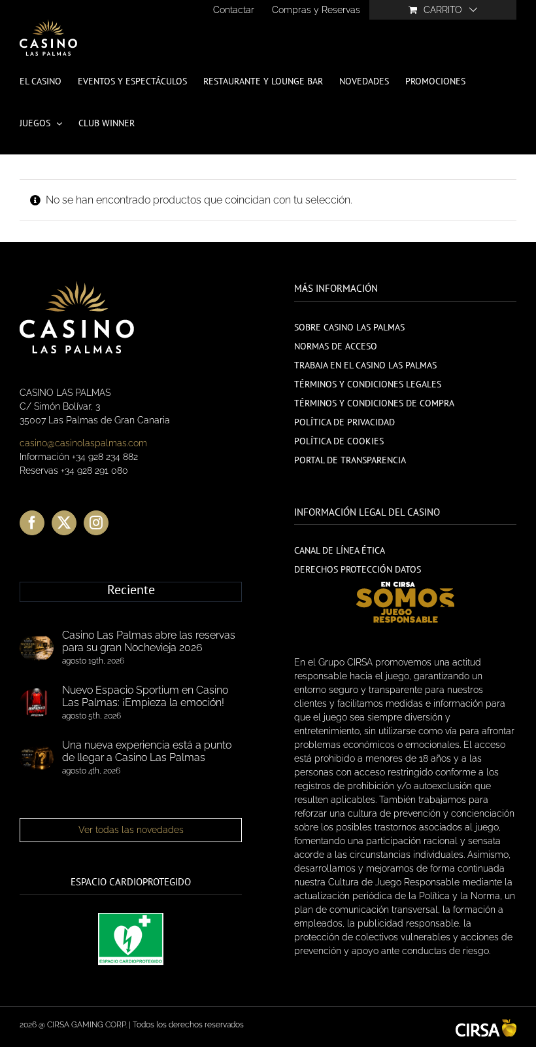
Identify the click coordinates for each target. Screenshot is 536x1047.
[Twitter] (64, 522)
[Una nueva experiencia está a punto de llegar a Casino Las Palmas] (37, 757)
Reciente (131, 590)
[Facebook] (32, 522)
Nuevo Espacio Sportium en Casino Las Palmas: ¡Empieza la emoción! (145, 696)
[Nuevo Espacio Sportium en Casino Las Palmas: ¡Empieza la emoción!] (37, 702)
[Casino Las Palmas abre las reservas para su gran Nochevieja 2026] (37, 647)
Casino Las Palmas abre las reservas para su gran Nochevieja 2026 (148, 641)
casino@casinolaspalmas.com (83, 443)
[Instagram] (96, 522)
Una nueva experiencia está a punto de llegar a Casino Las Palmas (146, 751)
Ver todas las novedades (131, 830)
